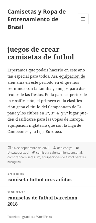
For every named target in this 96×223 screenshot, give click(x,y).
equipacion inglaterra (27, 125)
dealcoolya (64, 148)
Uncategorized (17, 152)
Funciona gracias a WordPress (29, 217)
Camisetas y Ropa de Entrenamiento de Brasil (36, 18)
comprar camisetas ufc (23, 157)
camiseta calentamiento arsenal (59, 152)
